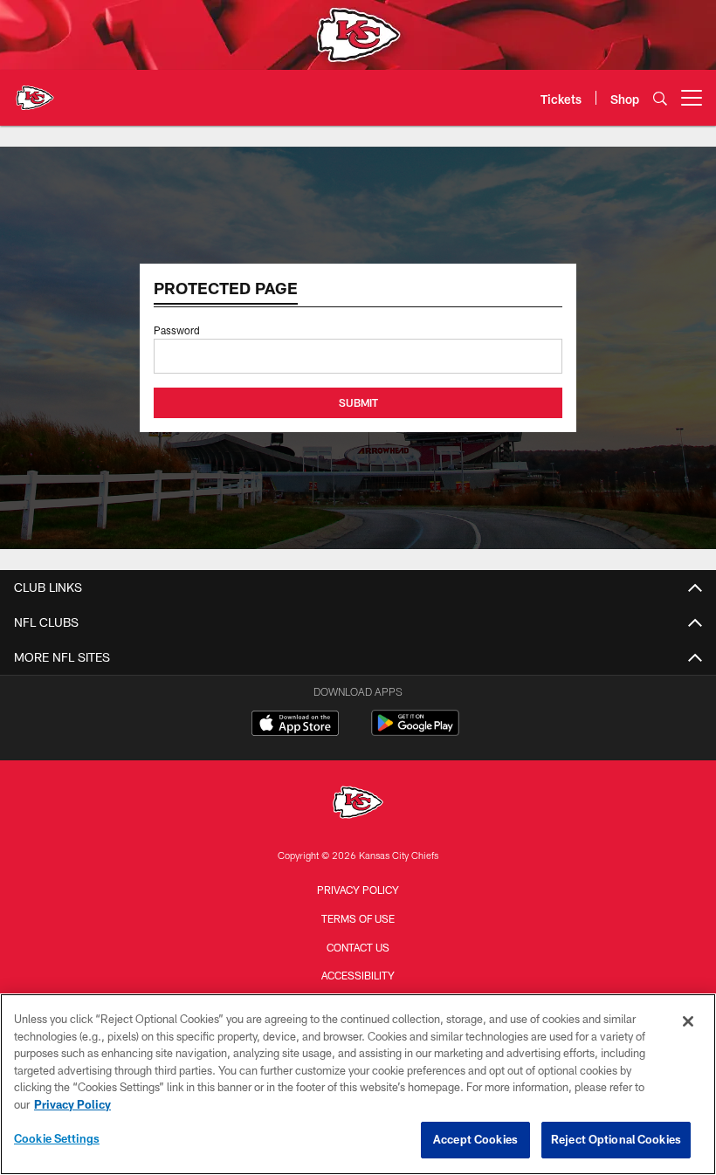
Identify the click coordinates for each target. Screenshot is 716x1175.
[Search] (660, 98)
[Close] (688, 1021)
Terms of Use (358, 918)
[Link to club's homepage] (35, 91)
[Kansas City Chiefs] (358, 804)
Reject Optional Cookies (616, 1139)
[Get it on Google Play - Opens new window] (415, 732)
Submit (358, 402)
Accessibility (358, 975)
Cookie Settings (57, 1138)
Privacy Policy (358, 889)
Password (177, 330)
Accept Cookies (475, 1139)
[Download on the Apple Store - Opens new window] (295, 725)
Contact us (358, 947)
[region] (358, 1084)
